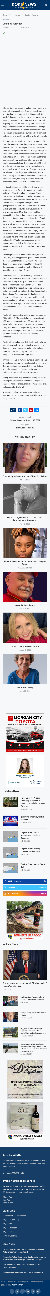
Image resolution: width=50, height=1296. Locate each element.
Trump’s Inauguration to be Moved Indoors (33, 1014)
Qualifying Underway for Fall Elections (32, 818)
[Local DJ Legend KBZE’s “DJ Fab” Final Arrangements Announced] (25, 499)
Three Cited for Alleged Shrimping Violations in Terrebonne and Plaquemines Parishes (33, 802)
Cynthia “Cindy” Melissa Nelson (25, 646)
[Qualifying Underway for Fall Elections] (10, 821)
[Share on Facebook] (20, 410)
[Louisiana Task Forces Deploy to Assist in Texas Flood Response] (10, 1001)
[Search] (46, 5)
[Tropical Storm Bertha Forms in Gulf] (10, 868)
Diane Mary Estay (25, 687)
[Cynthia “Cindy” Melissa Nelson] (25, 628)
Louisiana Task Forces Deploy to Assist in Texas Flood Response (32, 998)
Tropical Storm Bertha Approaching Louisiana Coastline (30, 835)
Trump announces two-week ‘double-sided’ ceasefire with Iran (25, 985)
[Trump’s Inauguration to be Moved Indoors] (10, 1017)
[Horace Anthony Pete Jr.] (25, 587)
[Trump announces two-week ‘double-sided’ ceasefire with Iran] (25, 965)
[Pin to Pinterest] (31, 410)
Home (5, 15)
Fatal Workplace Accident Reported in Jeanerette (23, 1272)
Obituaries (16, 15)
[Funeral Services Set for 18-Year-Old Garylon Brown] (25, 543)
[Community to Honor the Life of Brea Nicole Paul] (25, 458)
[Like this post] (14, 410)
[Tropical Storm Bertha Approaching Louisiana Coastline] (10, 836)
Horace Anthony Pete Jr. (25, 605)
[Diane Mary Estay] (25, 669)
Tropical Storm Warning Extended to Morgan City (31, 850)
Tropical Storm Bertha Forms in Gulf (34, 865)
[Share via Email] (36, 410)
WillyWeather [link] (17, 1285)
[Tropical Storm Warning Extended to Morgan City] (10, 852)
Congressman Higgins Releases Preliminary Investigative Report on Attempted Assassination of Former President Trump (34, 1047)
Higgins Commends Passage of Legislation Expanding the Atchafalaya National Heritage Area (33, 1031)
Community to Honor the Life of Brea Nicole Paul (25, 476)
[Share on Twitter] (25, 410)
